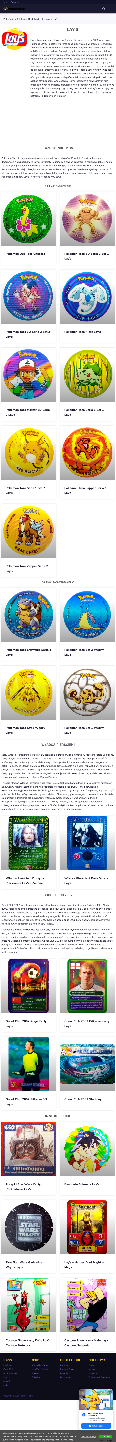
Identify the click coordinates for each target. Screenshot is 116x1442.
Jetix (5, 1385)
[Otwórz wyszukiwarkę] (103, 9)
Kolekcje (21, 19)
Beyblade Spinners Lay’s (81, 1184)
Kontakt (6, 2)
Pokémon (7, 1365)
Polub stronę (97, 1426)
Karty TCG (8, 1369)
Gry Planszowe (10, 1373)
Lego (5, 1377)
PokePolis (8, 19)
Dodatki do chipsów (39, 19)
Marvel (6, 1381)
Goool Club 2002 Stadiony (83, 1099)
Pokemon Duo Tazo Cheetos (25, 254)
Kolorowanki (65, 1377)
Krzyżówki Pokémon (41, 1369)
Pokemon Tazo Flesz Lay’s (82, 332)
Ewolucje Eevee (67, 1369)
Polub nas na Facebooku (100, 1377)
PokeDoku (36, 1377)
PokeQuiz (36, 1373)
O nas (91, 1365)
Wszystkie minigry (40, 1365)
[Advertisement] (58, 122)
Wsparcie (15, 2)
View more (68, 1439)
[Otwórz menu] (110, 9)
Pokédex (64, 1365)
